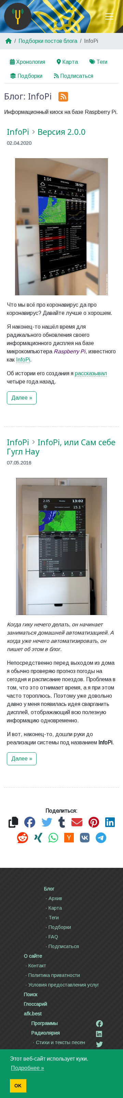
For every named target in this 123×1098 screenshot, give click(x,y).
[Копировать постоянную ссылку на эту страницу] (13, 822)
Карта (70, 62)
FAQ (53, 937)
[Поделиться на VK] (85, 838)
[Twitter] (99, 1044)
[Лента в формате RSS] (63, 97)
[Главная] (17, 16)
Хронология (30, 62)
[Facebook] (99, 1024)
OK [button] (18, 1085)
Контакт (37, 965)
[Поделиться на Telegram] (101, 838)
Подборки (29, 76)
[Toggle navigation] (109, 16)
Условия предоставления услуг (63, 985)
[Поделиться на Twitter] (46, 822)
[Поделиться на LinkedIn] (110, 822)
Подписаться (76, 76)
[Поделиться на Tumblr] (61, 822)
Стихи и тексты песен (60, 1042)
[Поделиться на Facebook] (29, 822)
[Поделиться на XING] (38, 838)
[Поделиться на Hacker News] (69, 838)
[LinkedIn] (99, 1034)
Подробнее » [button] (27, 1068)
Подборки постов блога (47, 41)
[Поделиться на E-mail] (76, 822)
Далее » (21, 398)
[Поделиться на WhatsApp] (53, 838)
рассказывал (91, 373)
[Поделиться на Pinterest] (93, 822)
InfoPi (23, 360)
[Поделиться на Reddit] (22, 838)
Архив (55, 898)
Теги (101, 62)
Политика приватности (54, 975)
